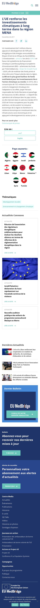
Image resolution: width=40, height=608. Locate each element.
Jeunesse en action (10, 533)
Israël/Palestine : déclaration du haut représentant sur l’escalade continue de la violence (14, 291)
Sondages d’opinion (10, 527)
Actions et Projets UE (10, 549)
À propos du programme (12, 570)
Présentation (6, 546)
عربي (20, 133)
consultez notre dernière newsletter (20, 414)
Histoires (5, 510)
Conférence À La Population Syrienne (15, 556)
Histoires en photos (10, 524)
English (20, 138)
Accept (15, 605)
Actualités (6, 500)
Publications (7, 507)
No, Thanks (25, 605)
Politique (5, 574)
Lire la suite (8, 253)
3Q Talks (5, 517)
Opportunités (7, 566)
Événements (7, 503)
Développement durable (11, 202)
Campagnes (7, 562)
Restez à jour (10, 486)
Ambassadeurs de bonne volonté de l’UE (17, 542)
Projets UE (6, 553)
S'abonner (10, 453)
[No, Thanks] (37, 601)
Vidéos (5, 520)
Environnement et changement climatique (18, 206)
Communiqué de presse (11, 123)
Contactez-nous (8, 577)
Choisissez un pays (18, 13)
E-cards (5, 514)
